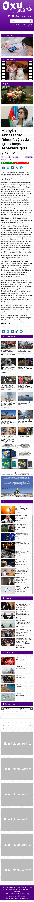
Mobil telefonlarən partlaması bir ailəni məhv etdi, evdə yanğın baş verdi (25, 387)
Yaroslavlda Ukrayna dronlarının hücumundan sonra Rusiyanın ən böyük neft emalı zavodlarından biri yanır (8, 404)
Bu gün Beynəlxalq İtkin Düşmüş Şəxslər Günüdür (22, 552)
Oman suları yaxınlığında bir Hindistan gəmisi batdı (25, 403)
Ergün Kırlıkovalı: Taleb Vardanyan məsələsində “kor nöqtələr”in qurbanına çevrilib (24, 631)
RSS (26, 894)
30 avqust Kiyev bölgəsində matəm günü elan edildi (22, 544)
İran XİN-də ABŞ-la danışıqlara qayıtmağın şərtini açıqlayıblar (21, 579)
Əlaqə (31, 26)
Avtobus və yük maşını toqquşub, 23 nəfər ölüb (25, 367)
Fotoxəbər (19, 658)
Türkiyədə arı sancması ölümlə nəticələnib (25, 437)
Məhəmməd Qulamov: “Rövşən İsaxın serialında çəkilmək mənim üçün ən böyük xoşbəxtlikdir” (23, 605)
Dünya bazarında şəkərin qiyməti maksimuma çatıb (22, 561)
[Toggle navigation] (4, 21)
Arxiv (30, 24)
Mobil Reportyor (25, 16)
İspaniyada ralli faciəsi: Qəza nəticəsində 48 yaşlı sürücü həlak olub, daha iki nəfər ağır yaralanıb (8, 369)
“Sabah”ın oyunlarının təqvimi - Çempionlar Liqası (21, 535)
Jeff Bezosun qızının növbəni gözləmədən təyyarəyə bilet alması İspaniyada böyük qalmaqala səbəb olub (7, 439)
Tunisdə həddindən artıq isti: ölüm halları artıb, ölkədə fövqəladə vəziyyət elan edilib (22, 509)
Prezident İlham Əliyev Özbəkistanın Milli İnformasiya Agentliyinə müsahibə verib (23, 614)
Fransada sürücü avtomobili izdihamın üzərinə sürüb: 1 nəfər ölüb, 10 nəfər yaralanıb (8, 352)
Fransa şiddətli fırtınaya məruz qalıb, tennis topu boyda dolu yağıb (22, 526)
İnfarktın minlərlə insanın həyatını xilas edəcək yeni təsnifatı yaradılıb (22, 570)
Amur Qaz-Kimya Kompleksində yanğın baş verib (24, 352)
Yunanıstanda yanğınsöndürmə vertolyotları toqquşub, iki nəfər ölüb (8, 421)
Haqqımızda (24, 26)
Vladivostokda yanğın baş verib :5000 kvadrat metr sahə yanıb (25, 421)
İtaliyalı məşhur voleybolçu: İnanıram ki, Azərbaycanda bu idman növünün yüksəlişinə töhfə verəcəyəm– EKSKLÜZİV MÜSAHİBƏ (24, 642)
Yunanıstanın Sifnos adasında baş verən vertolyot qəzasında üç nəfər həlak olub (8, 387)
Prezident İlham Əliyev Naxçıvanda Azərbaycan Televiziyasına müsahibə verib (23, 623)
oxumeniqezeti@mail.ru (17, 896)
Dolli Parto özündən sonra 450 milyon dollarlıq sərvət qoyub (21, 517)
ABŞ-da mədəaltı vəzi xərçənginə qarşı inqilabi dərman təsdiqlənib (22, 588)
